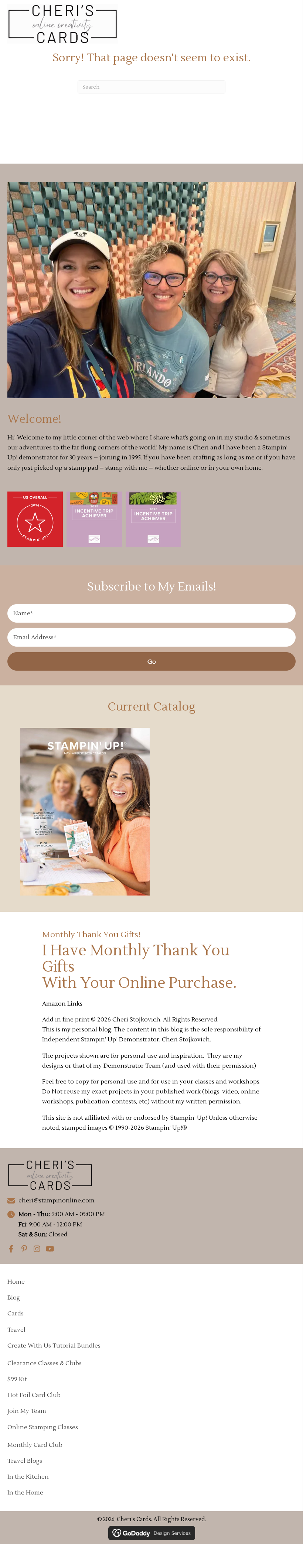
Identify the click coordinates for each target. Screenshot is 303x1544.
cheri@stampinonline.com (56, 1200)
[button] (151, 661)
